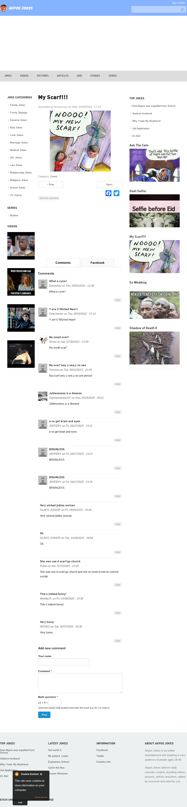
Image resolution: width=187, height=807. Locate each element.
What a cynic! (58, 281)
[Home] (16, 11)
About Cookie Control (16, 774)
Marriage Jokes (19, 142)
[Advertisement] (93, 43)
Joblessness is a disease (65, 393)
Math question (48, 696)
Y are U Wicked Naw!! (63, 309)
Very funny (47, 622)
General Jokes (18, 120)
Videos (24, 76)
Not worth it (54, 750)
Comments (63, 262)
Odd (79, 76)
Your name (44, 656)
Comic (54, 176)
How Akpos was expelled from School (153, 105)
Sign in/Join (178, 2)
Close (43, 775)
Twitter (100, 755)
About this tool (41, 797)
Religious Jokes (19, 180)
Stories (95, 76)
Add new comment (49, 198)
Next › (109, 184)
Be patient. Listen (58, 755)
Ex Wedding (138, 282)
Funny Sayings (18, 112)
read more (20, 803)
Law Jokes (16, 165)
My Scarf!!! (137, 236)
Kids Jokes (16, 127)
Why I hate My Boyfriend (146, 120)
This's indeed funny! (53, 594)
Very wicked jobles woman (57, 505)
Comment (45, 671)
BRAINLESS (56, 449)
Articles (62, 76)
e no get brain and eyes (64, 421)
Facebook (97, 262)
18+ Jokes (16, 157)
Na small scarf (58, 337)
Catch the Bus (56, 767)
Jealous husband (142, 113)
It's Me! (136, 135)
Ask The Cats (138, 145)
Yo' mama (16, 195)
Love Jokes (16, 135)
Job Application (141, 128)
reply (117, 300)
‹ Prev (50, 184)
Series (112, 76)
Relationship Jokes (21, 172)
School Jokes (17, 187)
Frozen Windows (58, 773)
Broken (14, 215)
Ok (41, 533)
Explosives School (58, 761)
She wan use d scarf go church (60, 561)
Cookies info (103, 761)
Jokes (8, 76)
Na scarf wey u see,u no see (67, 365)
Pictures (43, 76)
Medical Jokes (18, 150)
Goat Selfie (137, 191)
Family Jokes (17, 104)
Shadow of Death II (143, 328)
